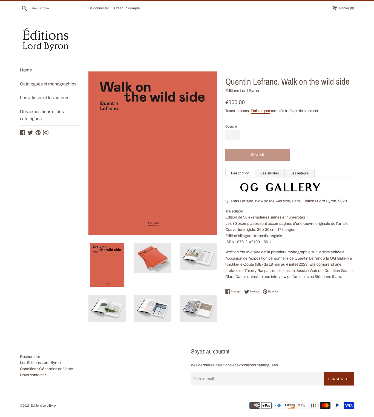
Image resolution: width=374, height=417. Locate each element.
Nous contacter (33, 375)
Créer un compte (127, 8)
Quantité (231, 126)
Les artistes (270, 173)
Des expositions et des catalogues (42, 115)
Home (26, 70)
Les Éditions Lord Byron (40, 363)
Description (240, 173)
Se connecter (98, 8)
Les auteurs (299, 173)
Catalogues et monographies (48, 84)
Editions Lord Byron (44, 405)
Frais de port (260, 111)
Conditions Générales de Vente (46, 369)
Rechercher (30, 357)
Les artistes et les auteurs (44, 97)
